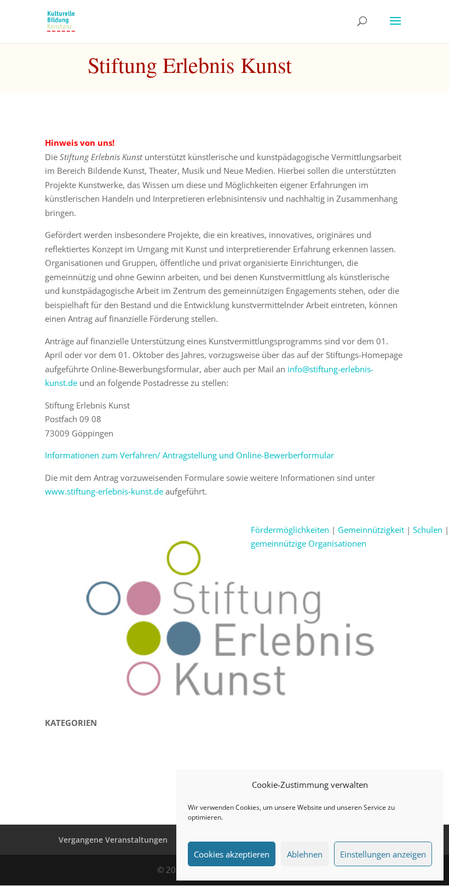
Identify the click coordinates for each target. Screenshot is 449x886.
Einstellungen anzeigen (383, 854)
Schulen (427, 529)
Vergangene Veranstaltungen (113, 839)
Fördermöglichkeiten (290, 529)
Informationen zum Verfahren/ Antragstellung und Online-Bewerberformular (189, 455)
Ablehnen (305, 854)
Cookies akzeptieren (231, 854)
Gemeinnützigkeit (371, 529)
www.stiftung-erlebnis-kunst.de (104, 491)
